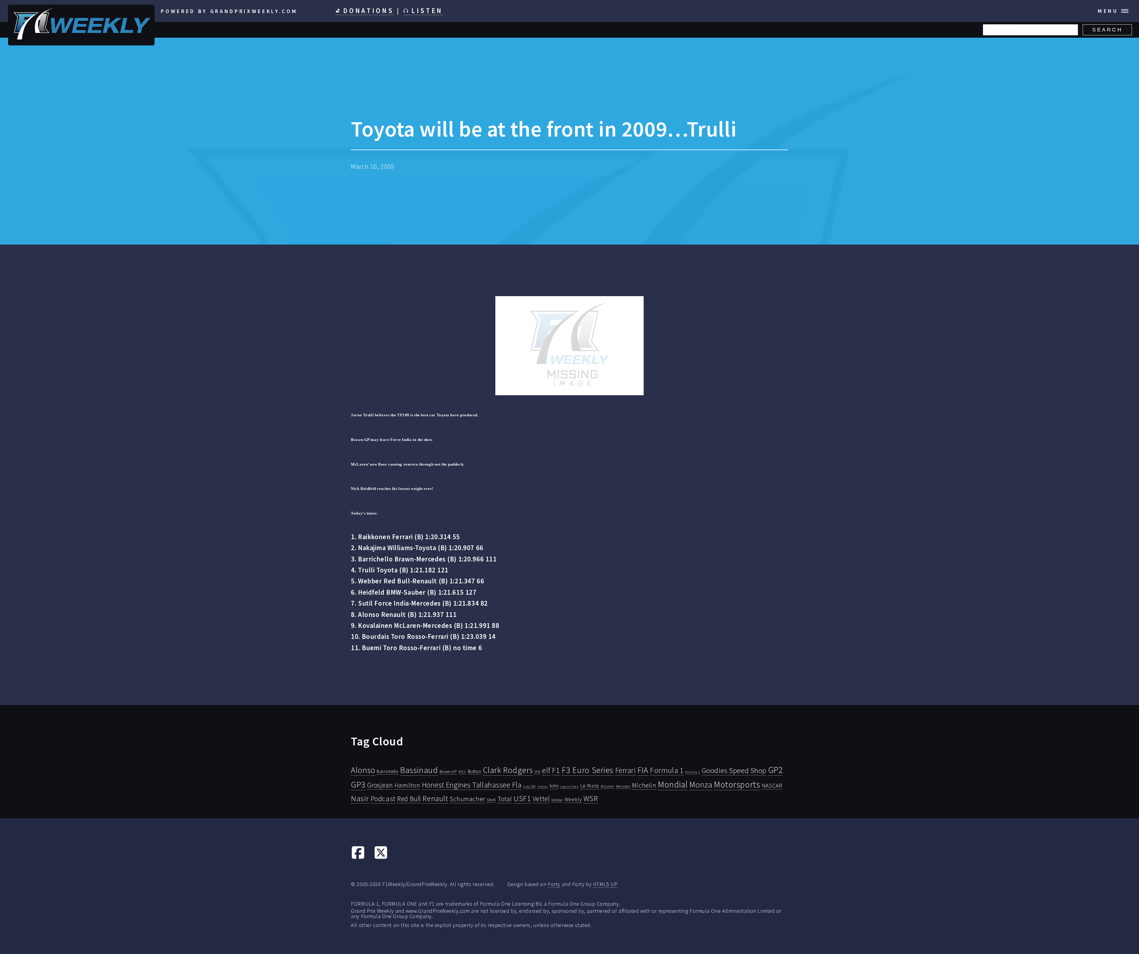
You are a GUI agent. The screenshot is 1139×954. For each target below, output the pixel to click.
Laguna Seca (569, 786)
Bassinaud (419, 769)
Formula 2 (692, 772)
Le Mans (589, 785)
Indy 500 (529, 786)
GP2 (775, 769)
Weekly (573, 799)
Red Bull (409, 798)
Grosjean (380, 785)
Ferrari (625, 770)
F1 (556, 770)
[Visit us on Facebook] (358, 857)
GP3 (358, 784)
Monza (700, 785)
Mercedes (623, 786)
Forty (554, 884)
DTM (537, 772)
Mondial (673, 784)
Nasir (360, 798)
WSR (590, 798)
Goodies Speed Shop (733, 770)
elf (546, 770)
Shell (491, 799)
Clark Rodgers (508, 770)
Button (474, 771)
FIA (642, 770)
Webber (557, 800)
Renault (435, 798)
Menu (1108, 10)
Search (1107, 30)
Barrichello (387, 771)
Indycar (542, 786)
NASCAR (772, 785)
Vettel (541, 798)
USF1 (522, 798)
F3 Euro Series (587, 770)
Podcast (383, 798)
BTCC (462, 772)
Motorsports (737, 784)
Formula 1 (666, 770)
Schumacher (467, 799)
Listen (425, 11)
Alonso (363, 770)
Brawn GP (448, 771)
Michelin (644, 785)
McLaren (607, 786)
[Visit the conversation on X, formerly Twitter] (381, 857)
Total (504, 799)
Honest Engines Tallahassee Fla (472, 785)
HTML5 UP (605, 884)
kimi (554, 785)
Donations (367, 11)
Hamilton (407, 785)
